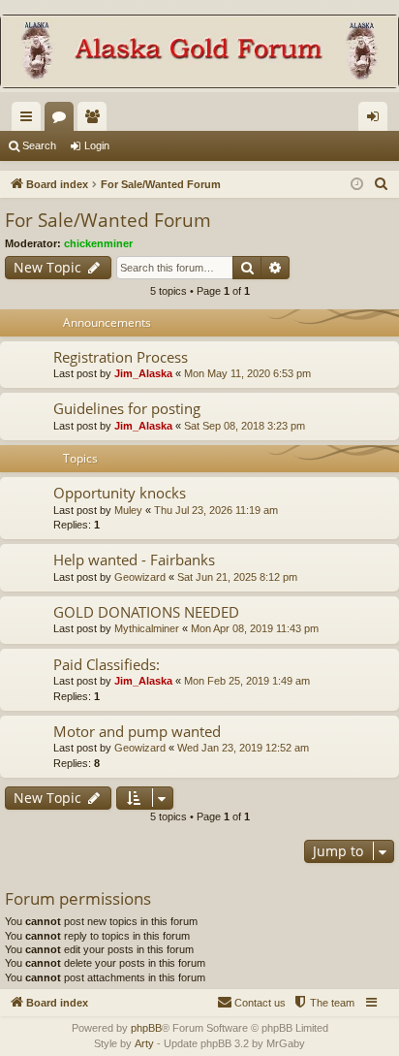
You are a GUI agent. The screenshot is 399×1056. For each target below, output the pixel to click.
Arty (144, 1043)
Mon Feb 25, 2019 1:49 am (247, 681)
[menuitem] (381, 184)
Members (96, 120)
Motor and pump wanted (137, 731)
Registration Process (120, 357)
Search (39, 145)
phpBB (146, 1028)
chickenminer (98, 243)
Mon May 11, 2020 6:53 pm (247, 373)
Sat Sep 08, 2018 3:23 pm (244, 426)
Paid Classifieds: (106, 664)
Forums (63, 120)
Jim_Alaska (143, 373)
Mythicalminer (146, 628)
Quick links (30, 120)
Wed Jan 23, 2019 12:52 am (243, 747)
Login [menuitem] (376, 120)
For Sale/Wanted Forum (108, 220)
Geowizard (140, 577)
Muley (128, 510)
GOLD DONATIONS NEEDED (146, 612)
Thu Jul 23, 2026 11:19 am (216, 510)
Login (96, 145)
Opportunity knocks (119, 492)
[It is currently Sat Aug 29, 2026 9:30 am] (357, 185)
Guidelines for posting (126, 408)
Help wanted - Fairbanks (134, 559)
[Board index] (199, 53)
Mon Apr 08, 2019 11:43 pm (255, 628)
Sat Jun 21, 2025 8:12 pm (237, 577)
